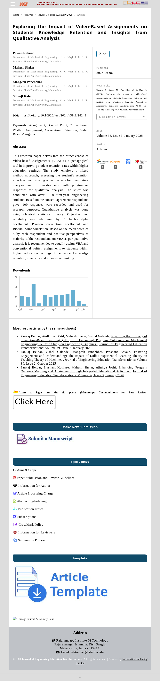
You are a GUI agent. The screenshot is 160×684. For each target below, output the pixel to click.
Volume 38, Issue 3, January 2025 (55, 14)
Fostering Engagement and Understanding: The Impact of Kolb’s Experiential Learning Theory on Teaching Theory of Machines (84, 355)
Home (16, 14)
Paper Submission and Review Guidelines (46, 477)
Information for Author (34, 485)
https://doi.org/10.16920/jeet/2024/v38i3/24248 (53, 115)
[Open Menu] (13, 4)
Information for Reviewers (36, 532)
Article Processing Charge (35, 493)
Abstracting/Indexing (32, 501)
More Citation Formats (112, 117)
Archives (28, 14)
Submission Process (31, 540)
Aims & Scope (27, 470)
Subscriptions (26, 516)
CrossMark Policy (31, 524)
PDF (104, 54)
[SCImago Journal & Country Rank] (33, 619)
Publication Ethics (30, 508)
